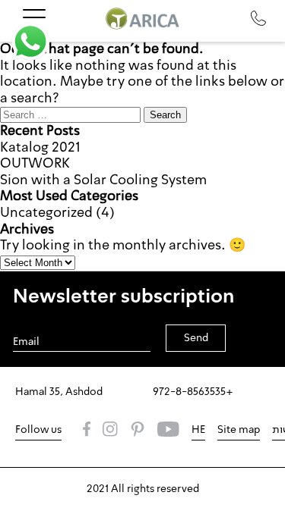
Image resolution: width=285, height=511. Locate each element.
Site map (238, 430)
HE (198, 430)
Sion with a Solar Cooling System (103, 180)
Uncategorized (46, 213)
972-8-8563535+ (193, 392)
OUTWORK (35, 164)
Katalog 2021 (40, 148)
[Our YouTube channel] (168, 431)
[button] (30, 42)
